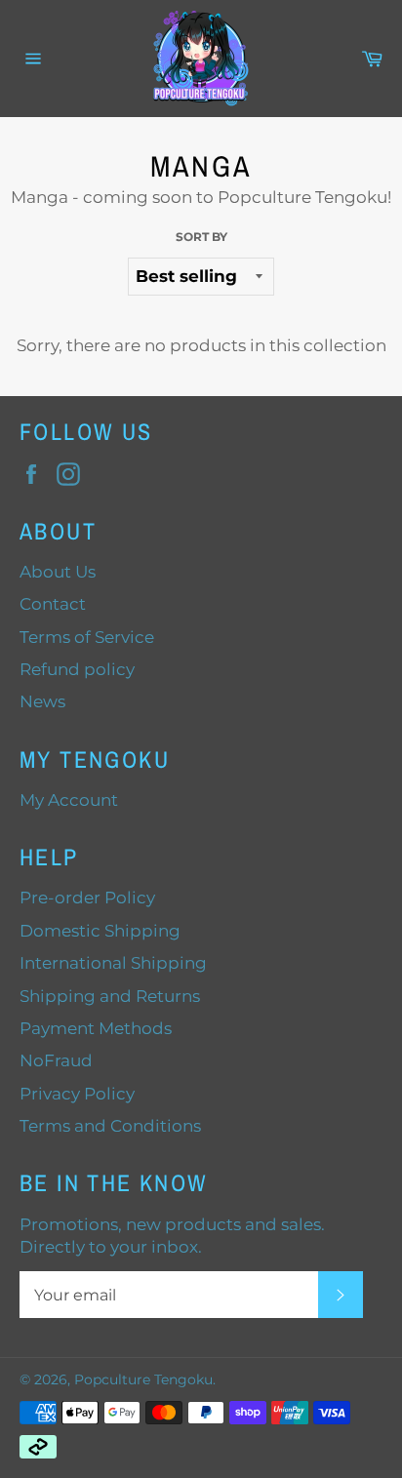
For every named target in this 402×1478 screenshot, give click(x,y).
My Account (69, 800)
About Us (58, 571)
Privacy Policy (77, 1093)
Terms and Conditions (110, 1126)
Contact (53, 604)
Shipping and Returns (110, 996)
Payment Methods (96, 1028)
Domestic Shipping (100, 930)
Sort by (201, 236)
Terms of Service (87, 637)
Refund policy (77, 669)
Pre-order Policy (87, 897)
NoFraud (56, 1060)
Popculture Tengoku (143, 1379)
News (42, 701)
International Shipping (113, 963)
